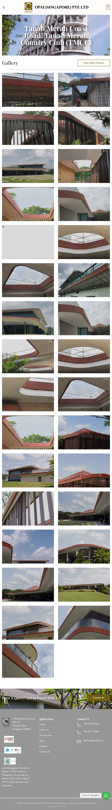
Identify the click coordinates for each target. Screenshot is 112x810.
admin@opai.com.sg (93, 740)
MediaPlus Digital (88, 803)
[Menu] (3, 7)
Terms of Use (61, 806)
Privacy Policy (51, 806)
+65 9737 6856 (91, 731)
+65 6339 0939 (91, 723)
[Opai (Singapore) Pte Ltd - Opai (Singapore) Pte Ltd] (56, 7)
